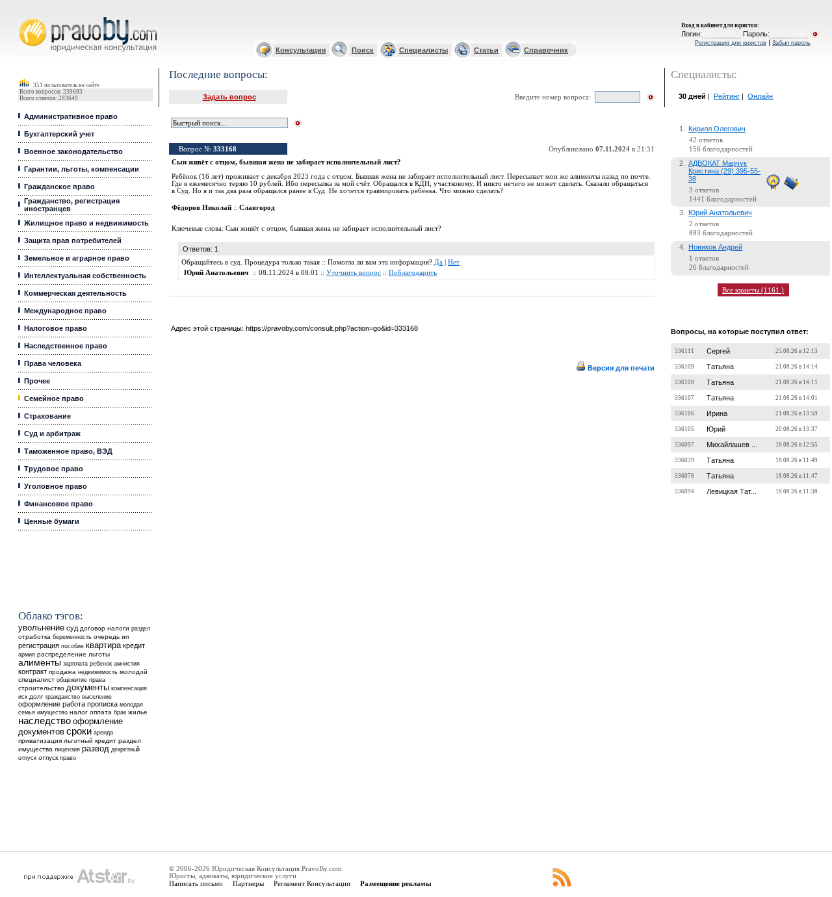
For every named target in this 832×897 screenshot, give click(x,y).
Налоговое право (55, 328)
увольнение (41, 627)
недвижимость (98, 671)
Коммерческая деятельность (75, 293)
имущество (52, 712)
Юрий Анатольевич (720, 212)
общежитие (72, 679)
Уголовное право (55, 486)
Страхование (47, 416)
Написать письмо (196, 883)
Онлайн (760, 96)
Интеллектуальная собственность (85, 276)
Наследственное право (65, 346)
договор (92, 628)
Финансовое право (58, 504)
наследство (44, 721)
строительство (41, 688)
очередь (107, 636)
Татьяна (720, 366)
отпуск (48, 757)
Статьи (486, 50)
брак (120, 712)
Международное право (65, 311)
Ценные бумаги (51, 521)
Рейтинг (727, 96)
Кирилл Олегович (717, 129)
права (97, 680)
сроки (79, 731)
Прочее (37, 381)
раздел (140, 628)
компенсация (129, 688)
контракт (32, 671)
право (68, 758)
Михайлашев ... (732, 444)
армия (26, 654)
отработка (34, 636)
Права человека (52, 363)
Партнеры (248, 883)
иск (22, 697)
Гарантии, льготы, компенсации (81, 169)
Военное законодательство (73, 151)
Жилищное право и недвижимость (86, 223)
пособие (72, 646)
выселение (97, 696)
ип (125, 636)
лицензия (67, 749)
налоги (118, 628)
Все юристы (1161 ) (753, 290)
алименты (39, 663)
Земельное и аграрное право (76, 258)
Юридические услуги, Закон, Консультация (28, 17)
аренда (103, 732)
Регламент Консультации (312, 883)
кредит (134, 645)
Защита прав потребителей (73, 240)
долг (36, 696)
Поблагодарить (413, 272)
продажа (62, 671)
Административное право (71, 116)
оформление (39, 704)
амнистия (127, 663)
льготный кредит (90, 740)
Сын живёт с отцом (256, 228)
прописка (102, 704)
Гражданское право (59, 186)
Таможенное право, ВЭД (68, 451)
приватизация (40, 740)
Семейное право (54, 398)
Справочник (546, 50)
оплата (101, 712)
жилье (138, 712)
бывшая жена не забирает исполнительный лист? (365, 228)
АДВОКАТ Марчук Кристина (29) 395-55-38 (724, 171)
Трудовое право (53, 469)
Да (438, 262)
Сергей (718, 351)
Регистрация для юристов (730, 43)
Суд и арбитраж (52, 433)
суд (72, 628)
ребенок (101, 663)
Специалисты (423, 50)
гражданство (63, 697)
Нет (454, 262)
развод (95, 748)
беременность (72, 637)
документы (87, 687)
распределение (61, 654)
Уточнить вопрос (353, 272)
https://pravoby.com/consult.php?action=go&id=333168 (332, 328)
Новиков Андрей (715, 247)
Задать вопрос (229, 97)
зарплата (75, 663)
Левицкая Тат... (732, 491)
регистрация (38, 645)
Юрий (716, 429)
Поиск (363, 50)
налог (79, 712)
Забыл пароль (791, 43)
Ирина (717, 413)
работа (73, 704)
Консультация (301, 50)
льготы (99, 654)
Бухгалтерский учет (59, 134)
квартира (103, 645)
